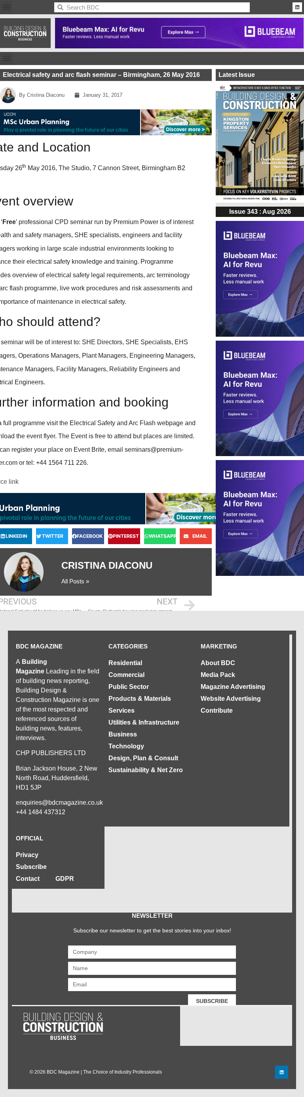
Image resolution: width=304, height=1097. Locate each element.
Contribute (217, 710)
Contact (28, 878)
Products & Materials (139, 698)
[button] (6, 7)
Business (122, 734)
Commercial (126, 674)
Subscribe (31, 866)
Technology (126, 746)
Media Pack (218, 674)
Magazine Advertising (233, 686)
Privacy (27, 855)
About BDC (218, 663)
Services (121, 710)
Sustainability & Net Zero (145, 770)
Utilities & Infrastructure (143, 722)
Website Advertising (231, 698)
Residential (125, 663)
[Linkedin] (297, 7)
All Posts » (75, 581)
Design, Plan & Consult (143, 758)
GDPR (64, 878)
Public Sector (128, 686)
